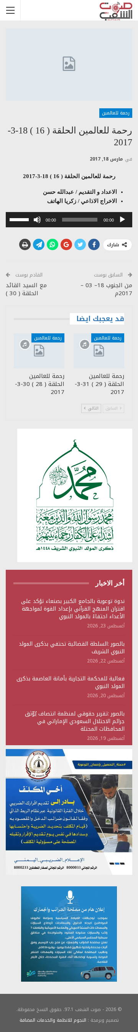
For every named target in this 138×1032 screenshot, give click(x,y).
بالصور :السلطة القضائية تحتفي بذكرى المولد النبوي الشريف (72, 648)
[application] (69, 219)
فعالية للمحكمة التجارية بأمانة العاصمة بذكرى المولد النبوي (70, 682)
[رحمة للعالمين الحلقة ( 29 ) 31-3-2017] (99, 350)
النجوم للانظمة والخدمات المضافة (53, 1020)
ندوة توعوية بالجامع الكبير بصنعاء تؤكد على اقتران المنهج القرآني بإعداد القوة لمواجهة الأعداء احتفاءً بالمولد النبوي (73, 609)
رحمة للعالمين (116, 113)
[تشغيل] (122, 219)
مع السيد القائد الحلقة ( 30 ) (26, 289)
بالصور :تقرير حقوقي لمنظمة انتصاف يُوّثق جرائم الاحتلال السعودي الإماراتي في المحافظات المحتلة (75, 721)
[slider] (20, 219)
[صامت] (37, 219)
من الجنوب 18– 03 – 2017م (106, 289)
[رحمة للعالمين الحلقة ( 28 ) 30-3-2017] (39, 350)
